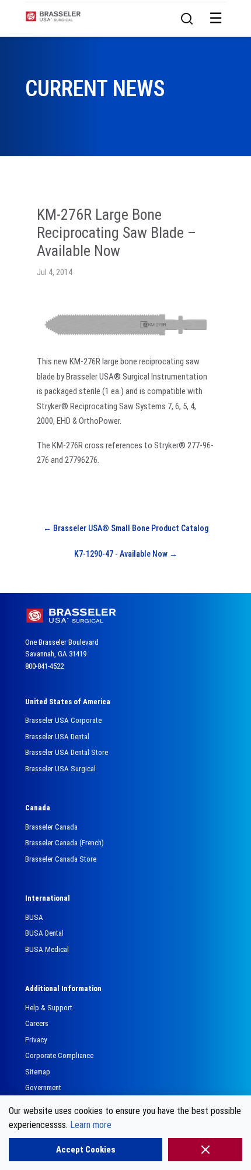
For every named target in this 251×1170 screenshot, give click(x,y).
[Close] (205, 1149)
